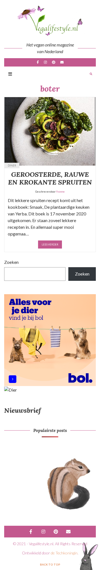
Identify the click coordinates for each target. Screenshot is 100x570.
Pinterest (53, 62)
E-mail (62, 62)
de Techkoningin (64, 553)
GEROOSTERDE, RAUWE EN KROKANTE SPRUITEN (50, 178)
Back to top (50, 564)
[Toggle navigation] (10, 74)
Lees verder (50, 244)
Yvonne (60, 191)
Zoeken (11, 262)
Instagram (45, 62)
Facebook (37, 62)
